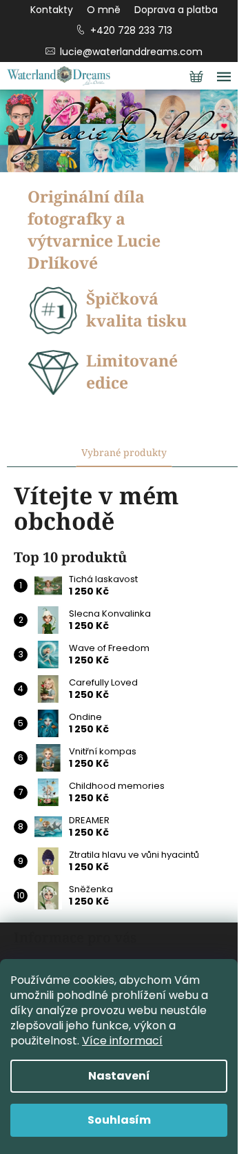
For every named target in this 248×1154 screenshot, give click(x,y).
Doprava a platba (176, 10)
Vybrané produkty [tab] (124, 452)
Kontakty (51, 10)
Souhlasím (119, 1120)
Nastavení (119, 1076)
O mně (104, 10)
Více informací (122, 1041)
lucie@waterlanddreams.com (131, 52)
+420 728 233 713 (131, 30)
